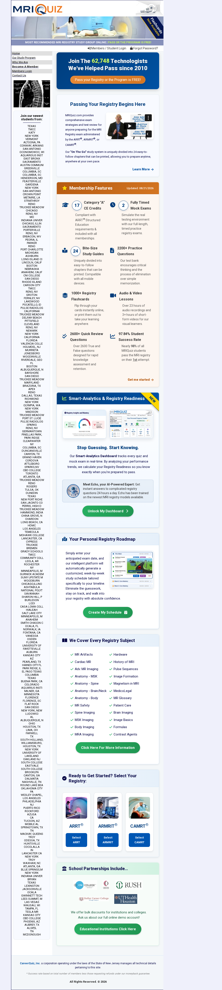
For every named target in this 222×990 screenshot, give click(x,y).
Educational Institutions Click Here (108, 929)
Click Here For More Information (108, 748)
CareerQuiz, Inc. (30, 963)
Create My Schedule (105, 612)
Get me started (139, 379)
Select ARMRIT (108, 840)
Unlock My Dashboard (106, 511)
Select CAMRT (139, 840)
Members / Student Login (108, 48)
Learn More (141, 169)
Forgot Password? (145, 48)
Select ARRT (76, 840)
